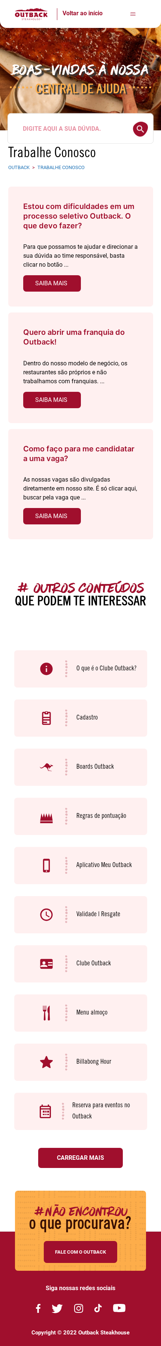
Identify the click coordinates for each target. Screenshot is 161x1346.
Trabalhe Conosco (61, 167)
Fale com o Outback (80, 1252)
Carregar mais (80, 1157)
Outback (19, 167)
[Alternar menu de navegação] (132, 14)
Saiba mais (51, 283)
